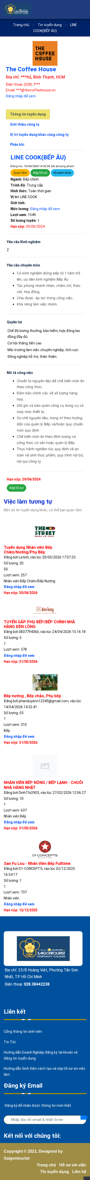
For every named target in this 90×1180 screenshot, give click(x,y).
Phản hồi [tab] (17, 145)
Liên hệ (79, 1172)
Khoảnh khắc (62, 173)
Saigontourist (17, 1158)
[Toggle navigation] (83, 9)
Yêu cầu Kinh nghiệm (23, 242)
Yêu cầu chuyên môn (23, 265)
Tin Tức (10, 1042)
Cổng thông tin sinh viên (23, 1031)
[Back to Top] (87, 1178)
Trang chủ (21, 25)
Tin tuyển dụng (54, 1172)
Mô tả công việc (20, 373)
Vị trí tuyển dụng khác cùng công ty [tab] (39, 135)
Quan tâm (20, 173)
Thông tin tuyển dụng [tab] (28, 114)
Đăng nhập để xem (21, 96)
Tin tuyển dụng (50, 25)
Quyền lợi (14, 322)
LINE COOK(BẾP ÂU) (38, 157)
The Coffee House (31, 69)
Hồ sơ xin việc (72, 1165)
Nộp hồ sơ (40, 173)
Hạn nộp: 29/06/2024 (23, 479)
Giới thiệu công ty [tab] (24, 124)
